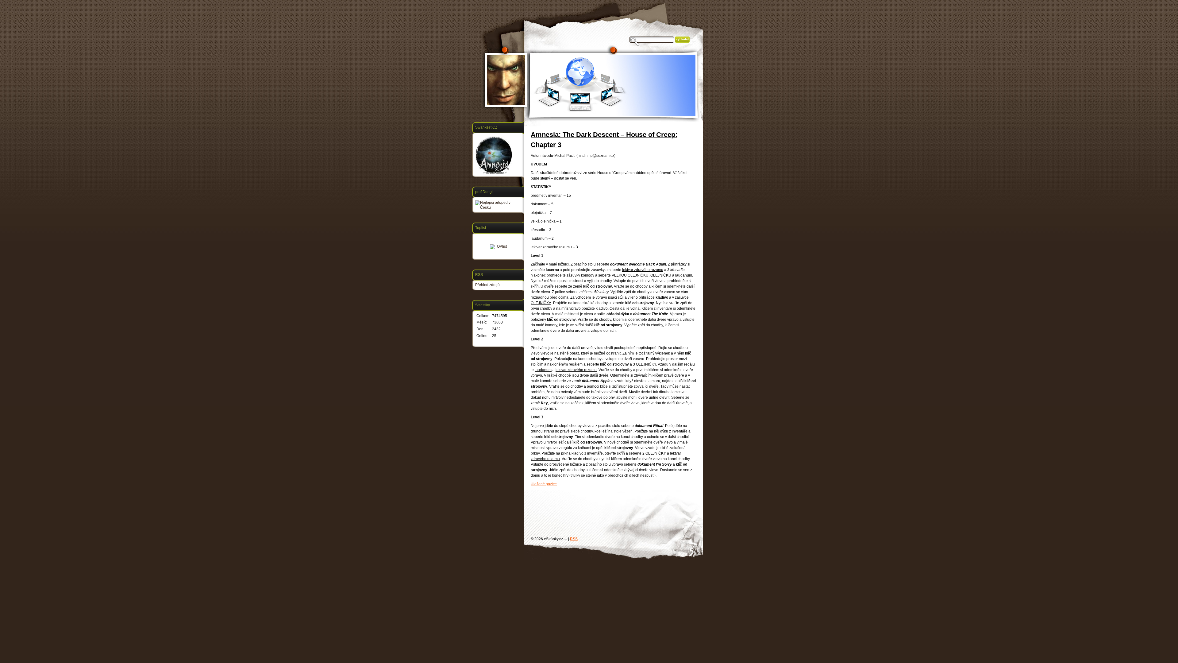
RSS (574, 539)
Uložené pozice (544, 484)
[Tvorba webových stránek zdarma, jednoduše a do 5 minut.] (566, 539)
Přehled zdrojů (487, 285)
